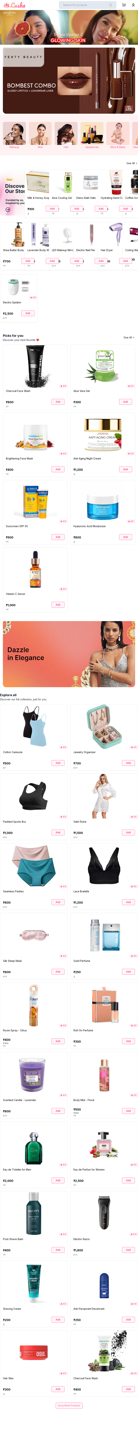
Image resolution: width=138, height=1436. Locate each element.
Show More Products (69, 1405)
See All (130, 163)
